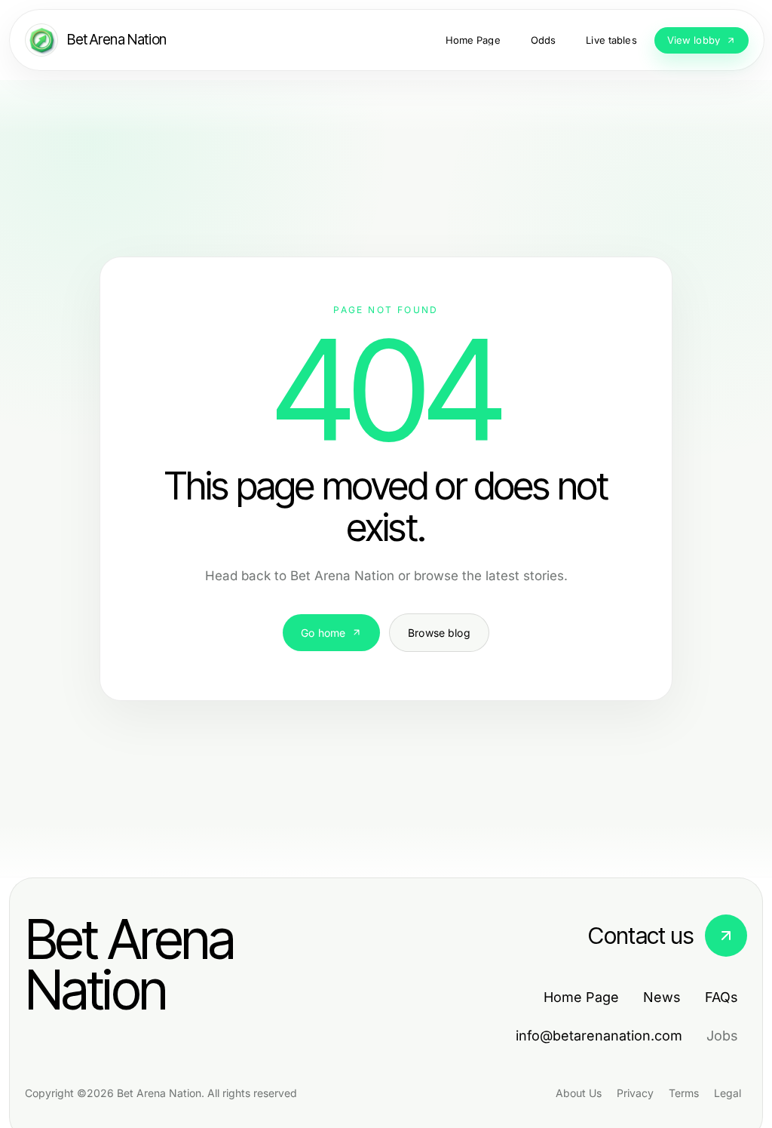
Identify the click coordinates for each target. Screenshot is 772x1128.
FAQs (721, 997)
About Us (579, 1093)
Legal (727, 1093)
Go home (323, 632)
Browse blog (439, 632)
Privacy (635, 1093)
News (662, 997)
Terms (684, 1093)
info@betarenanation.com (599, 1035)
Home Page (581, 997)
